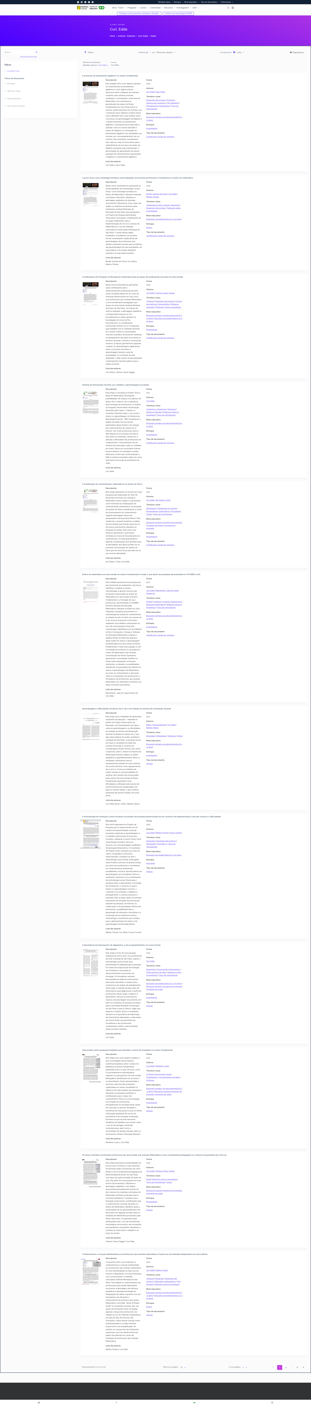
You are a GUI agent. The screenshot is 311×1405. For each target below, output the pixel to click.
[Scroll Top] (272, 1402)
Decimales (150, 736)
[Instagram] (85, 2)
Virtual (169, 1182)
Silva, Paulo (160, 92)
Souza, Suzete (176, 833)
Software (150, 1080)
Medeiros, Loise (162, 1066)
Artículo (149, 764)
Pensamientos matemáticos (158, 106)
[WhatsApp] (93, 2)
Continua (150, 301)
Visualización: (226, 52)
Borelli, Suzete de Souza (156, 194)
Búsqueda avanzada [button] (29, 57)
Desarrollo (175, 205)
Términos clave (164, 2)
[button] (273, 1367)
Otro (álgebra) (173, 103)
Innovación (150, 863)
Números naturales (154, 412)
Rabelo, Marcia (152, 728)
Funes (121, 8)
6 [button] (297, 1367)
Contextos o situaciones (156, 409)
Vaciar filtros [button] (103, 65)
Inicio (114, 8)
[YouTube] (89, 2)
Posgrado (131, 8)
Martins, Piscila (162, 1270)
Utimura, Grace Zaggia (165, 293)
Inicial (168, 1074)
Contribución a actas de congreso (160, 137)
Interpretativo (164, 304)
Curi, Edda (150, 92)
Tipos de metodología (166, 415)
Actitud (149, 602)
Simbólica (172, 736)
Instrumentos (174, 969)
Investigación (183, 8)
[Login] (233, 8)
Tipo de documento (209, 2)
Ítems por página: (170, 1367)
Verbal (179, 736)
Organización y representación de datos (163, 1077)
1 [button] (279, 1367)
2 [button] (286, 1367)
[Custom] (39, 1402)
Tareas (149, 514)
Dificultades (151, 508)
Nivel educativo (190, 2)
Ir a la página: (235, 1367)
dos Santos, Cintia (163, 500)
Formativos (162, 844)
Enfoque (177, 2)
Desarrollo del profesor (156, 100)
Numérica (172, 409)
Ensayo (149, 227)
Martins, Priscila (152, 197)
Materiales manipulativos (165, 1281)
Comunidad (155, 8)
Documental (162, 969)
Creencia (166, 602)
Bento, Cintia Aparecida (156, 725)
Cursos (143, 8)
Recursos (168, 8)
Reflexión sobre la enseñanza (168, 307)
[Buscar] (228, 8)
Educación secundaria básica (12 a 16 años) (163, 219)
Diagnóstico (151, 969)
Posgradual (175, 511)
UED (194, 8)
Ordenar (142, 52)
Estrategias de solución (167, 508)
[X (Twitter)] (78, 2)
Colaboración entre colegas (158, 205)
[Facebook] (82, 2)
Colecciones (226, 2)
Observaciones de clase (156, 972)
